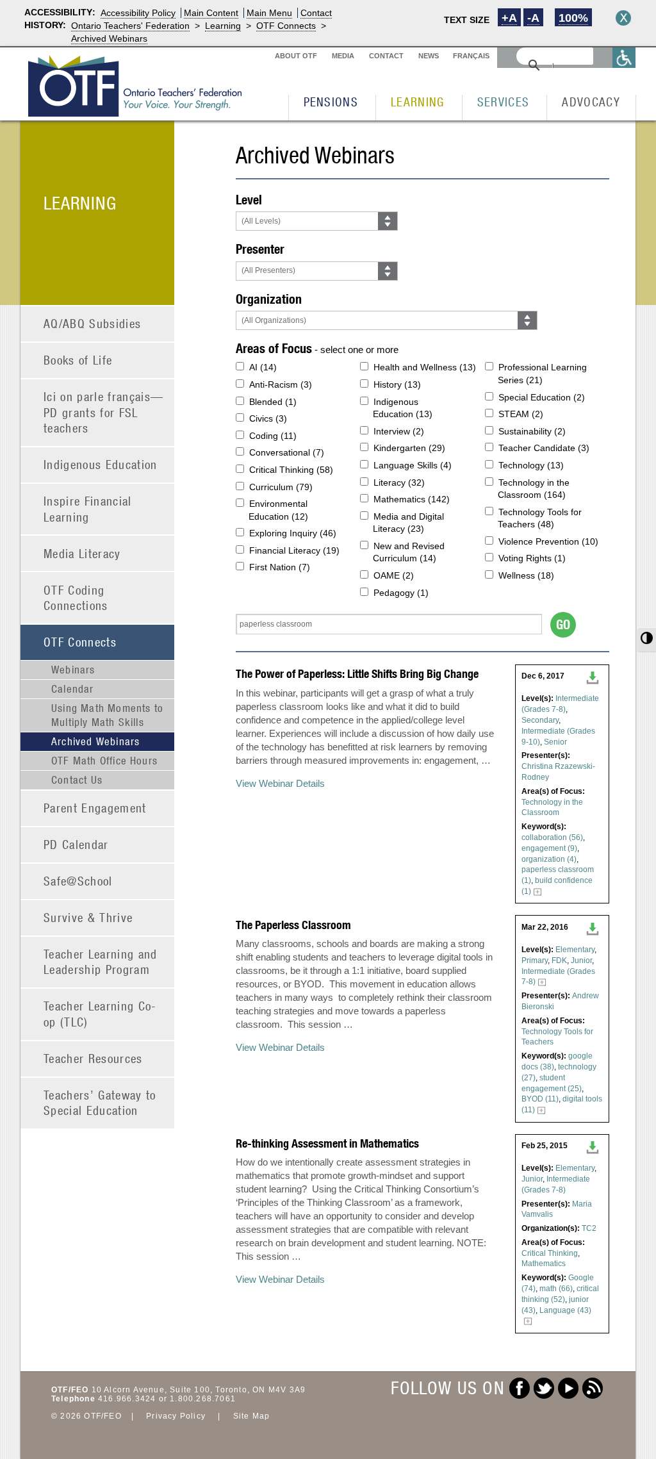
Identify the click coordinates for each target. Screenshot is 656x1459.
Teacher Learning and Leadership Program (101, 961)
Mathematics (543, 1263)
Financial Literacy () (294, 550)
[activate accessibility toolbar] (624, 57)
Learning (223, 26)
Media (343, 56)
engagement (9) (549, 848)
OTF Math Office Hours (104, 760)
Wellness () (526, 575)
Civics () (268, 418)
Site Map (251, 1416)
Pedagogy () (401, 593)
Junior (581, 960)
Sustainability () (532, 431)
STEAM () (520, 414)
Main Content (211, 13)
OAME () (393, 575)
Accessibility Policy (138, 13)
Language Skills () (412, 465)
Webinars (73, 669)
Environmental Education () (278, 510)
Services (503, 101)
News (428, 56)
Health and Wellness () (424, 367)
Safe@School (78, 880)
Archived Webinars (109, 38)
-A (533, 18)
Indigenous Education (101, 464)
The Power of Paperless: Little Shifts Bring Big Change (357, 673)
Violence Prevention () (548, 541)
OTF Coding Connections (76, 597)
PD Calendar (76, 844)
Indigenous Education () (402, 408)
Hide (623, 18)
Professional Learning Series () (542, 373)
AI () (263, 367)
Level (249, 200)
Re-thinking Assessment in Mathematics (327, 1143)
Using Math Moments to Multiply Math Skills (107, 715)
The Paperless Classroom (293, 925)
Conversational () (286, 452)
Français (471, 56)
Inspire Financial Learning (88, 508)
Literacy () (399, 482)
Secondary (540, 720)
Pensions (331, 101)
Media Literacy (82, 553)
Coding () (273, 436)
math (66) (556, 1288)
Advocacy (591, 101)
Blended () (273, 402)
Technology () (531, 465)
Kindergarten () (409, 448)
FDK (559, 960)
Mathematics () (411, 499)
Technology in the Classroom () (534, 488)
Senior (555, 742)
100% (573, 18)
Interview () (398, 431)
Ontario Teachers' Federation (130, 26)
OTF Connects (286, 26)
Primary (534, 960)
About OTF (296, 56)
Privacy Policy (176, 1416)
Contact (316, 13)
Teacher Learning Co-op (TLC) (100, 1013)
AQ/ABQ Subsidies (92, 323)
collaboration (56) (552, 837)
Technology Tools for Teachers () (540, 518)
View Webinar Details (280, 783)
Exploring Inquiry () (292, 533)
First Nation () (279, 567)
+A (509, 18)
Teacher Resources (93, 1058)
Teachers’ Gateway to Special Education (100, 1102)
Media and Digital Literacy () (408, 522)
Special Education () (541, 397)
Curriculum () (281, 487)
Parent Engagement (95, 807)
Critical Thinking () (291, 470)
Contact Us (76, 779)
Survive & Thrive (88, 917)
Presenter (260, 249)
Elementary (574, 949)
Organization (269, 299)
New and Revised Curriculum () (409, 552)
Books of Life (78, 359)
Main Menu (269, 13)
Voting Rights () (532, 558)
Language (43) (565, 1310)
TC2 (589, 1228)
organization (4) (549, 859)
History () (397, 384)
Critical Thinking (549, 1253)
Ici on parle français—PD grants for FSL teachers (103, 412)
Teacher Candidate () (543, 448)
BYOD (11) (540, 1098)
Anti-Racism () (280, 384)
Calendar (72, 688)
